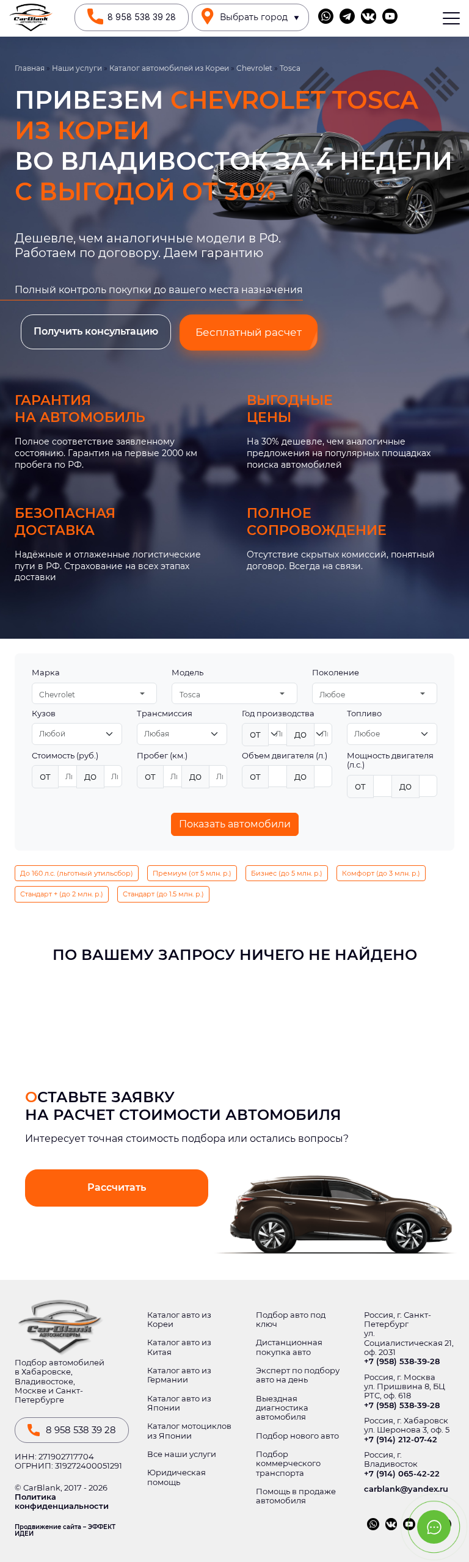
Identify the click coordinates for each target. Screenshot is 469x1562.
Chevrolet (254, 68)
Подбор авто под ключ (290, 1319)
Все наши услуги (181, 1454)
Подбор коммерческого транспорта (288, 1464)
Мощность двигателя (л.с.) (390, 760)
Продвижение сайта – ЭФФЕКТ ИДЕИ (65, 1531)
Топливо (364, 713)
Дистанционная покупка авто (289, 1347)
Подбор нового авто (297, 1435)
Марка (46, 672)
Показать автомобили (235, 824)
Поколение (335, 672)
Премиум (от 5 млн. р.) (192, 873)
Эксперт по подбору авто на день (298, 1375)
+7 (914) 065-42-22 (402, 1473)
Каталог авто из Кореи (179, 1319)
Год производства (278, 713)
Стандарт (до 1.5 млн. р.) (163, 894)
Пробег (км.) (162, 755)
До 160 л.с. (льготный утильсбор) (76, 873)
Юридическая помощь (176, 1477)
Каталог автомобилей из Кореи (169, 68)
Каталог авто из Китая (179, 1347)
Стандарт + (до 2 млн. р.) (61, 894)
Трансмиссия (164, 713)
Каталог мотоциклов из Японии (189, 1431)
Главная (30, 68)
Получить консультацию (96, 331)
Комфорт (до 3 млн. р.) (381, 873)
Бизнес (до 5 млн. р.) (286, 873)
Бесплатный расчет (248, 332)
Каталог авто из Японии (179, 1403)
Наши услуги (77, 68)
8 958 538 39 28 (141, 17)
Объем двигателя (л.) (284, 755)
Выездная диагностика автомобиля (282, 1408)
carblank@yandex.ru (406, 1489)
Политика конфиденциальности (62, 1501)
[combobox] (94, 693)
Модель (187, 672)
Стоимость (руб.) (65, 755)
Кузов (44, 713)
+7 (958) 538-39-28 (402, 1361)
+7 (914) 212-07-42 (400, 1439)
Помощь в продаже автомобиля (296, 1496)
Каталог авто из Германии (179, 1375)
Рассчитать (116, 1187)
